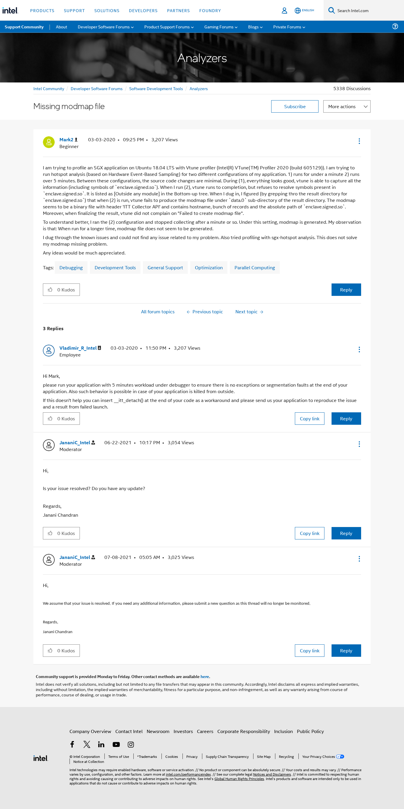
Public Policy (310, 731)
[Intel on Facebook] (72, 745)
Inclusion (283, 731)
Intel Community (48, 88)
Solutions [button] (106, 10)
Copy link (309, 418)
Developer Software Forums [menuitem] (104, 26)
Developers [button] (143, 10)
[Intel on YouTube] (116, 745)
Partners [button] (178, 10)
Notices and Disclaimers (272, 774)
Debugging (71, 267)
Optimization (209, 267)
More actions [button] (341, 106)
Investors (183, 731)
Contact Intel (129, 731)
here (205, 676)
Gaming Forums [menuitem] (219, 26)
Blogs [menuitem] (253, 26)
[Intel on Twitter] (87, 745)
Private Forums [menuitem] (287, 26)
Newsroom (158, 731)
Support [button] (74, 10)
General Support (165, 267)
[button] (359, 141)
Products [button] (42, 10)
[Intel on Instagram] (131, 745)
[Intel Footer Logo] (40, 757)
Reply (346, 289)
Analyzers (199, 88)
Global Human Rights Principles (239, 778)
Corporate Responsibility (243, 731)
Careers (205, 731)
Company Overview (90, 731)
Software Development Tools (156, 88)
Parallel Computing (255, 267)
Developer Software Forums (97, 88)
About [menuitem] (61, 26)
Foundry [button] (210, 10)
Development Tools (115, 267)
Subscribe (295, 106)
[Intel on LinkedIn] (101, 745)
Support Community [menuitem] (24, 26)
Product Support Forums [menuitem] (167, 26)
